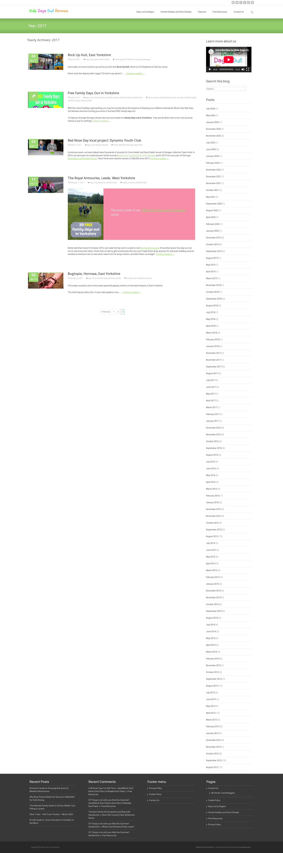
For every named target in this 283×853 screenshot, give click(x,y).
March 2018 (211, 333)
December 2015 (213, 509)
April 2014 (210, 645)
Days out (151, 98)
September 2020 (214, 204)
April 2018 (210, 326)
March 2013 (211, 720)
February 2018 (212, 339)
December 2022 (213, 170)
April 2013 (210, 713)
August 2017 (212, 373)
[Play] (209, 69)
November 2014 (213, 597)
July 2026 (210, 108)
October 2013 (212, 672)
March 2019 (211, 278)
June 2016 (211, 468)
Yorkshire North (111, 98)
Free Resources (220, 12)
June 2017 (211, 387)
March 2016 (211, 489)
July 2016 (210, 462)
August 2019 (212, 258)
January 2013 (212, 733)
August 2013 (212, 686)
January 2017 (212, 421)
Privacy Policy (155, 788)
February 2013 (212, 726)
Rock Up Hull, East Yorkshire (89, 55)
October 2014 (212, 604)
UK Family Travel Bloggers (223, 793)
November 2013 (213, 665)
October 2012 (212, 753)
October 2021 (212, 190)
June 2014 (211, 631)
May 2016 (210, 475)
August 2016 (212, 455)
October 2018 (212, 292)
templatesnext (245, 847)
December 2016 (213, 428)
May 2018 (210, 319)
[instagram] (248, 3)
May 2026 (210, 115)
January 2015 (212, 584)
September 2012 (214, 760)
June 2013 (211, 699)
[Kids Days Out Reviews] (47, 11)
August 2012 (212, 767)
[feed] (244, 3)
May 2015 (210, 557)
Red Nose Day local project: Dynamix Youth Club (104, 140)
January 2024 (212, 156)
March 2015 (211, 570)
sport (96, 59)
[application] (228, 59)
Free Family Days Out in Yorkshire (93, 93)
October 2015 (212, 523)
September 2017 (214, 366)
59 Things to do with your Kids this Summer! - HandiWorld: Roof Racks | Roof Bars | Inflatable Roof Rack (109, 803)
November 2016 (213, 434)
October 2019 (212, 244)
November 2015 (213, 516)
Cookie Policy (155, 794)
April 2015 (210, 563)
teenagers (147, 59)
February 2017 (212, 414)
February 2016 (212, 495)
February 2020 (212, 224)
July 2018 (210, 312)
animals (129, 278)
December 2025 (213, 129)
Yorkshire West (137, 98)
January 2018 (212, 346)
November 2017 (213, 360)
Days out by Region (145, 12)
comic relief (117, 145)
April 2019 (210, 271)
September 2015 (214, 529)
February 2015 (212, 577)
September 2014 (214, 611)
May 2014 (210, 638)
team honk (138, 145)
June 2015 (211, 550)
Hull (136, 59)
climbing (118, 59)
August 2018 (212, 305)
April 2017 (210, 400)
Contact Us (239, 12)
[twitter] (237, 3)
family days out (173, 98)
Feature (98, 145)
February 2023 (212, 163)
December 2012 (213, 740)
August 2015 (212, 536)
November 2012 (213, 747)
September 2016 (214, 448)
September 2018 (214, 299)
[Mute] (242, 69)
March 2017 (211, 407)
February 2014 (212, 658)
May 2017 (210, 394)
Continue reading (135, 73)
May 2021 (210, 197)
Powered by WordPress (205, 847)
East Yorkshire (128, 59)
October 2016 (212, 441)
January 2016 (212, 502)
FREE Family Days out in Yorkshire (163, 210)
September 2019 (214, 251)
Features (202, 12)
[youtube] (252, 3)
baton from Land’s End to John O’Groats (136, 155)
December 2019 (213, 237)
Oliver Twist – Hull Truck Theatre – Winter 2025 (51, 814)
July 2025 (210, 142)
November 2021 (213, 183)
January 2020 (212, 231)
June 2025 (211, 149)
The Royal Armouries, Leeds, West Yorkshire (101, 178)
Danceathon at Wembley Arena (82, 158)
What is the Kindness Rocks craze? (118, 827)
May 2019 (210, 265)
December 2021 (213, 176)
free (181, 98)
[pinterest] (240, 3)
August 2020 (212, 210)
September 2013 (214, 679)
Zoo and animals (114, 278)
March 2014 (211, 652)
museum (101, 183)
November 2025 (213, 136)
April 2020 (210, 217)
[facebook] (233, 3)
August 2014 (212, 618)
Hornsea (148, 278)
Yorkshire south (74, 101)
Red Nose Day (128, 145)
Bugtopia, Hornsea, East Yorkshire (94, 273)
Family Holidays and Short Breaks (176, 12)
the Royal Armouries (149, 248)
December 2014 (213, 591)
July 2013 (210, 692)
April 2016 (210, 482)
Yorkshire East (104, 59)
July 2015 (210, 543)
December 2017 (213, 353)
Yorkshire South (124, 98)
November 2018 (213, 285)
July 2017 (210, 380)
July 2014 (210, 624)
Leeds (124, 183)
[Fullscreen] (247, 69)
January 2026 (212, 122)
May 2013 (210, 706)
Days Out (89, 59)
